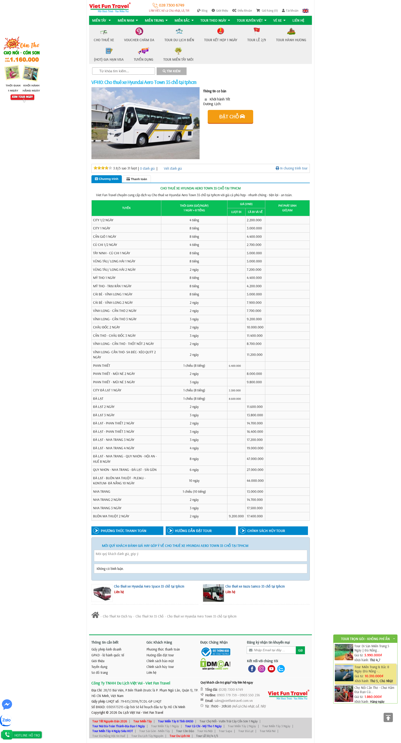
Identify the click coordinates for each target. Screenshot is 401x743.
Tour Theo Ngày (213, 20)
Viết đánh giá (173, 168)
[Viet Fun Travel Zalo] (280, 668)
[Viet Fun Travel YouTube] (270, 668)
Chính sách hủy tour (160, 666)
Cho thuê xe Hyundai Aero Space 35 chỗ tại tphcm (149, 586)
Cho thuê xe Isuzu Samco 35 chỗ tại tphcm (255, 586)
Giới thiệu (222, 10)
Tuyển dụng (99, 666)
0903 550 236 (250, 695)
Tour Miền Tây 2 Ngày (242, 726)
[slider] (103, 168)
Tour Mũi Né (267, 731)
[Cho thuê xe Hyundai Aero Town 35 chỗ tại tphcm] (145, 123)
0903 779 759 (227, 695)
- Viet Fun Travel (151, 712)
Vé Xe (277, 20)
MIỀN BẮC (182, 20)
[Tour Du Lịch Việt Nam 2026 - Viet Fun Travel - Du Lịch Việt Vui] (110, 7)
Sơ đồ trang (99, 672)
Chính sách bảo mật (160, 661)
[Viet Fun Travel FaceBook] (251, 668)
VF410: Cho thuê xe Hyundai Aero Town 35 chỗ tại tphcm (143, 82)
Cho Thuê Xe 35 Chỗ (150, 616)
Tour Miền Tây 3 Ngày (276, 726)
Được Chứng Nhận (214, 642)
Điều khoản (245, 10)
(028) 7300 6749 (231, 689)
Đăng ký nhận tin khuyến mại (268, 642)
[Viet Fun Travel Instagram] (260, 668)
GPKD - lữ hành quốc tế (107, 655)
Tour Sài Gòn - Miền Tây (154, 731)
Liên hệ (298, 20)
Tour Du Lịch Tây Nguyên (147, 736)
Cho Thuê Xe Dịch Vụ (117, 616)
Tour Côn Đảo (185, 731)
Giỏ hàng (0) (269, 10)
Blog (204, 10)
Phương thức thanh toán (163, 649)
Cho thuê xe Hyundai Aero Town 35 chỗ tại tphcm (201, 616)
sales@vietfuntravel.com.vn (233, 700)
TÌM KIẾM (173, 71)
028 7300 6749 (171, 5)
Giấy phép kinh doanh (106, 649)
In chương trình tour (293, 168)
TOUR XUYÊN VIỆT (250, 20)
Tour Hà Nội (205, 731)
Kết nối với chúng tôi (262, 660)
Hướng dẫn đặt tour (160, 655)
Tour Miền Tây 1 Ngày (165, 726)
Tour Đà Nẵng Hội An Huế (108, 736)
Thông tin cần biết (105, 642)
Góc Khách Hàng (159, 642)
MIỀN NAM (126, 20)
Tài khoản (292, 10)
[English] (305, 10)
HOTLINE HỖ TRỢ (27, 735)
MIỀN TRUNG (154, 20)
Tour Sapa (225, 731)
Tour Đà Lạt (245, 731)
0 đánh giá (147, 168)
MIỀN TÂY (99, 20)
